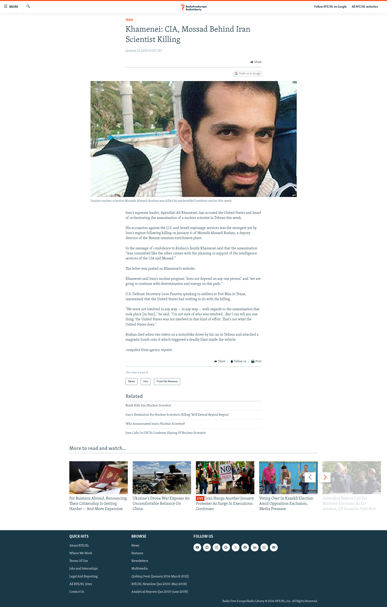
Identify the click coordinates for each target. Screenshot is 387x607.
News (135, 545)
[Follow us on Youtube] (197, 547)
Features (137, 553)
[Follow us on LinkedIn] (254, 547)
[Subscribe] (274, 547)
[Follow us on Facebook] (245, 547)
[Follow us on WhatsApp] (264, 547)
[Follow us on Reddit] (207, 547)
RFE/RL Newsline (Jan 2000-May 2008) (159, 584)
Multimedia (139, 568)
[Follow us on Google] (226, 547)
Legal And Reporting (83, 576)
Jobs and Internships (83, 568)
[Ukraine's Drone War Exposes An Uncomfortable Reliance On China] (162, 477)
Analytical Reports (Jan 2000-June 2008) (159, 591)
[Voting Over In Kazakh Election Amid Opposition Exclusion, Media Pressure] (288, 477)
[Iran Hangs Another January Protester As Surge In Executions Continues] (225, 477)
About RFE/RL (79, 545)
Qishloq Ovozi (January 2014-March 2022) (160, 576)
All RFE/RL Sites (80, 584)
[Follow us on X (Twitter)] (235, 547)
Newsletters (139, 561)
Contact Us (76, 591)
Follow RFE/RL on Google (330, 6)
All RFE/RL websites (365, 6)
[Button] (255, 62)
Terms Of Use (78, 561)
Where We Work (80, 553)
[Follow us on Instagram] (216, 547)
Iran (129, 20)
